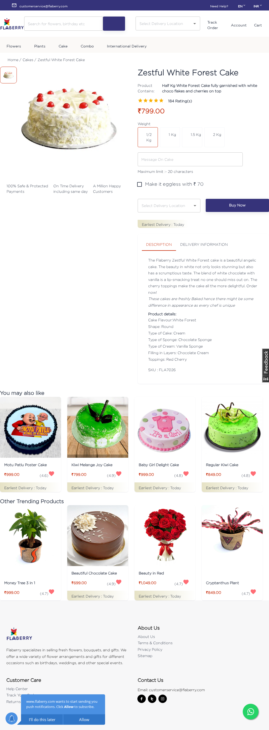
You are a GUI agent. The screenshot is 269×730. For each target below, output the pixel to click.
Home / (14, 60)
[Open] (194, 23)
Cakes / (29, 60)
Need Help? (219, 6)
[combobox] (164, 23)
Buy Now (237, 205)
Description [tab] (159, 244)
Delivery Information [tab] (204, 244)
